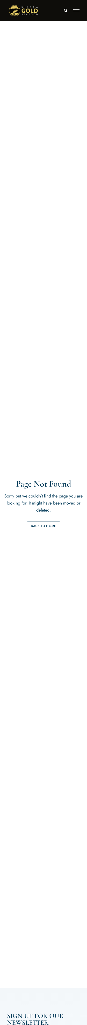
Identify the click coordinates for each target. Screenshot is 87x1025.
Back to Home (43, 526)
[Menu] (75, 11)
